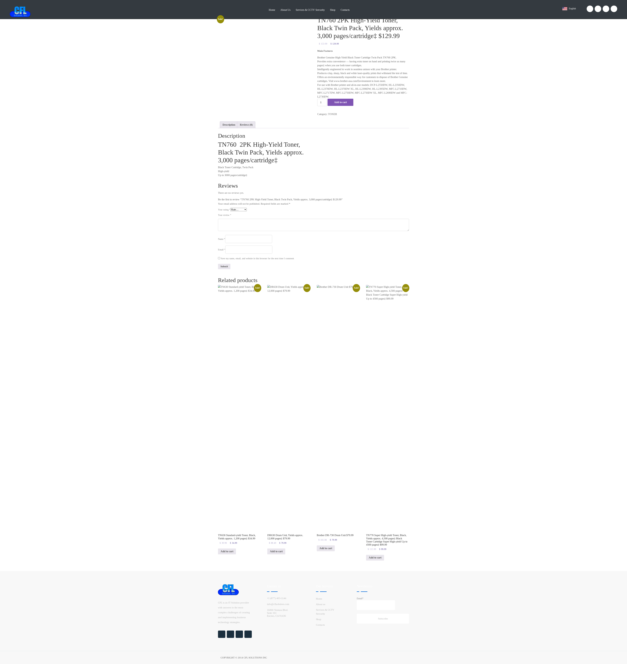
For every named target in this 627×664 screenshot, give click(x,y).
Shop (332, 9)
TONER (332, 114)
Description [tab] (229, 124)
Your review (224, 215)
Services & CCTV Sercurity (310, 9)
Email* (360, 598)
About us (285, 9)
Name (221, 239)
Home (272, 9)
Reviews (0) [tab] (246, 124)
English (573, 8)
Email (221, 249)
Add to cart (340, 102)
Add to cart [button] (227, 551)
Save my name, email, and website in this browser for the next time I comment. (258, 258)
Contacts (345, 9)
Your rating (224, 209)
